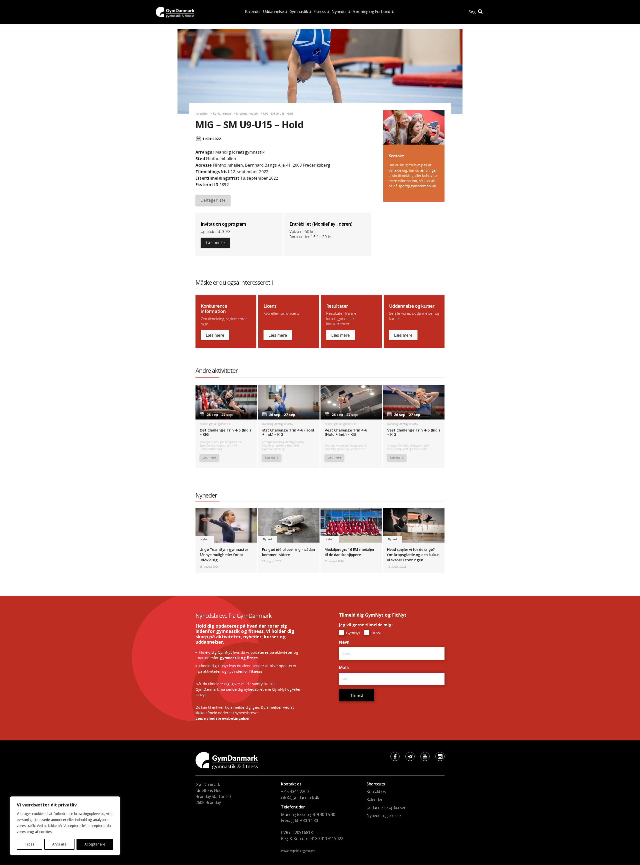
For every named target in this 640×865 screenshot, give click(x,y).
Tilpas (29, 844)
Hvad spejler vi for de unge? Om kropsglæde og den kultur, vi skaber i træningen (413, 554)
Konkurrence (222, 113)
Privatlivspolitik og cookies (298, 851)
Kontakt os (376, 791)
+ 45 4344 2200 (295, 791)
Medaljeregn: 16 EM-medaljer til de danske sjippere (349, 552)
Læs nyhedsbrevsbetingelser (223, 718)
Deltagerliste (213, 200)
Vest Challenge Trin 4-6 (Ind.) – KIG (413, 432)
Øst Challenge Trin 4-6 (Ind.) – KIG (225, 432)
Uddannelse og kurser (386, 807)
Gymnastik (299, 11)
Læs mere (215, 242)
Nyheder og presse (383, 815)
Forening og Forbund (371, 11)
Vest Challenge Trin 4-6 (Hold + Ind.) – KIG (346, 432)
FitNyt (376, 632)
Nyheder (339, 11)
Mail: (345, 667)
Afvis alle (59, 844)
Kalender (253, 11)
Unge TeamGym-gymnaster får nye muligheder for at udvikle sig (224, 554)
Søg (472, 12)
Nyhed (204, 539)
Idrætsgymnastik (247, 113)
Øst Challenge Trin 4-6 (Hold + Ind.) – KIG (288, 432)
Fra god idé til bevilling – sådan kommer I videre (288, 552)
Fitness (320, 11)
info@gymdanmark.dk (300, 797)
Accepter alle (94, 844)
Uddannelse (273, 11)
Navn (345, 642)
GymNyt (352, 632)
